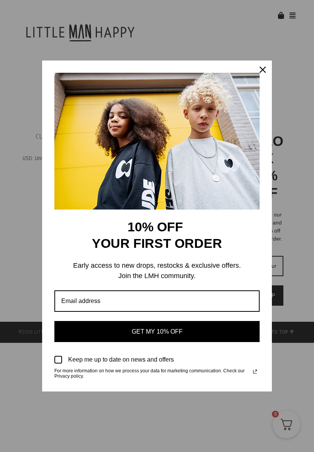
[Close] (262, 70)
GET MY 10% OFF (157, 331)
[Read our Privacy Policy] (255, 371)
